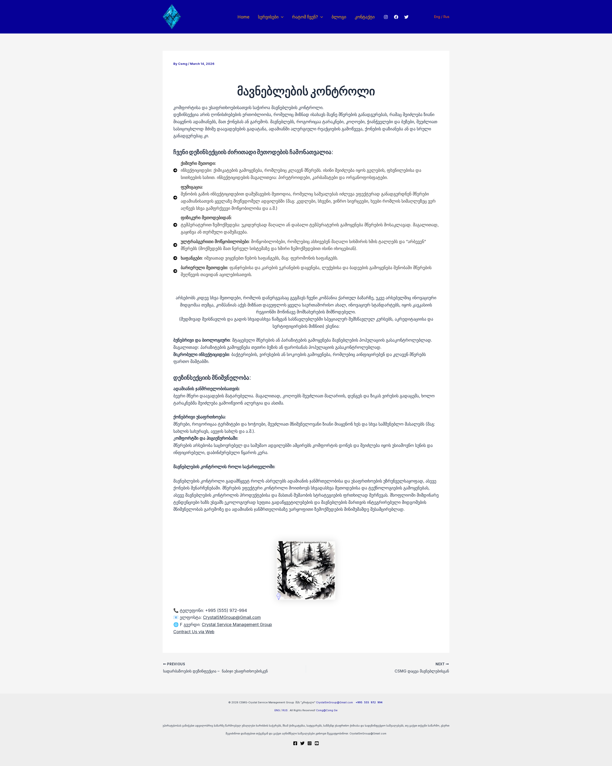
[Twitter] (406, 17)
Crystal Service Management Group (237, 624)
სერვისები (268, 16)
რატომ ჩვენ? (305, 16)
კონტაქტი (365, 16)
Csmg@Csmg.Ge (327, 710)
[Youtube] (317, 743)
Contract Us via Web (193, 631)
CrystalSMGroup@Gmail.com (232, 617)
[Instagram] (386, 17)
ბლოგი (339, 16)
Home (243, 16)
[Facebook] (396, 17)
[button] (281, 17)
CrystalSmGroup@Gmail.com (334, 702)
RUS (285, 710)
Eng (437, 16)
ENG (277, 710)
